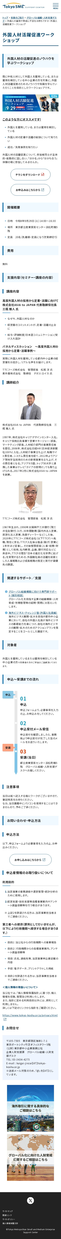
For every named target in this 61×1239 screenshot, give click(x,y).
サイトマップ (8, 1211)
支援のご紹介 (17, 17)
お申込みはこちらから (28, 190)
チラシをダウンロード (28, 174)
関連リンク (7, 1215)
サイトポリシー (9, 1219)
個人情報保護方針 (10, 1223)
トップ (5, 17)
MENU (55, 8)
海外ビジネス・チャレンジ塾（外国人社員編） (33, 613)
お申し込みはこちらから (28, 860)
